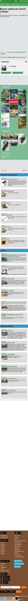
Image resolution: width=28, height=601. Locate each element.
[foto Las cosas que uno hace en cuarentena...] (5, 90)
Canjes (3, 250)
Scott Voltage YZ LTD (6, 215)
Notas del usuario (18, 72)
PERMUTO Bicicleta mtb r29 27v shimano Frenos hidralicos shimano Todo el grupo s (13, 255)
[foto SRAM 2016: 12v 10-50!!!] (5, 113)
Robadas (3, 546)
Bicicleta (5, 540)
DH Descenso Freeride (20, 540)
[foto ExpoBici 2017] (5, 98)
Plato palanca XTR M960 (7, 290)
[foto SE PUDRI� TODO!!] (14, 100)
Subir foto (18, 561)
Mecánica (3, 544)
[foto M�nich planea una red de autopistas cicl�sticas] (5, 122)
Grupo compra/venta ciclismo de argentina (12, 266)
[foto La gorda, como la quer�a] (14, 105)
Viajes (16, 539)
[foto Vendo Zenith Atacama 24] (5, 134)
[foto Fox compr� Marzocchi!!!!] (22, 108)
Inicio (6, 591)
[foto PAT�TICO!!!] (22, 99)
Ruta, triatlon (18, 546)
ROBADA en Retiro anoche (8, 342)
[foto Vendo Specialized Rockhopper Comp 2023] (14, 134)
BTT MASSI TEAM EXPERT (8, 354)
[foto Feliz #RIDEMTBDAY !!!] (14, 90)
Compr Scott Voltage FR (7, 191)
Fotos (8, 4)
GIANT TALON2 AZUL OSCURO (9, 366)
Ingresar (16, 1)
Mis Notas (6, 153)
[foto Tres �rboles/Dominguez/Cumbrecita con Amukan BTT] (22, 90)
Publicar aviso (19, 563)
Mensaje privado (6, 72)
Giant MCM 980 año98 (7, 330)
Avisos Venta (15, 4)
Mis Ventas (6, 131)
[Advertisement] (14, 33)
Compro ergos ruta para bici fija (9, 179)
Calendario (3, 550)
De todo (16, 547)
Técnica (2, 542)
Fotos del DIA (18, 555)
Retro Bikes (17, 549)
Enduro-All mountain (19, 551)
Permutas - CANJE (5, 570)
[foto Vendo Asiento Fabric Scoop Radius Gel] (5, 140)
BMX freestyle (18, 544)
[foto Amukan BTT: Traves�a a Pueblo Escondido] (22, 114)
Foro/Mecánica (4, 537)
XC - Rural (17, 535)
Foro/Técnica (4, 535)
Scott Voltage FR (5, 203)
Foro (2, 4)
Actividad (13, 66)
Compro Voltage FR (6, 227)
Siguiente (23, 170)
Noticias (2, 548)
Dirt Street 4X (18, 542)
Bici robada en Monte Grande (8, 378)
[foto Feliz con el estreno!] (14, 113)
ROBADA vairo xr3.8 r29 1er (8, 390)
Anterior (4, 170)
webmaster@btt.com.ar (22, 596)
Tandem (2, 551)
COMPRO (3, 563)
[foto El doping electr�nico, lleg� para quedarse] (14, 94)
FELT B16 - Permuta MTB (7, 278)
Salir (19, 591)
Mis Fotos (6, 87)
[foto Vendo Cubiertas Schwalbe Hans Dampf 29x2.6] (14, 140)
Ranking (17, 553)
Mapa (13, 591)
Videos (4, 574)
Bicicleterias (6, 576)
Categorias (3, 567)
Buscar (2, 569)
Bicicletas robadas (7, 326)
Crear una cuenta (24, 1)
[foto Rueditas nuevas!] (22, 94)
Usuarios (5, 582)
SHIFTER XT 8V (5, 238)
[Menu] (1, 1)
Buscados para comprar (9, 175)
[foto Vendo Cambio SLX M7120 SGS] (22, 134)
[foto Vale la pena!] (5, 156)
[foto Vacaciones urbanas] (5, 105)
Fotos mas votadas (19, 556)
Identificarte (23, 57)
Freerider (3, 553)
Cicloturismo (6, 579)
